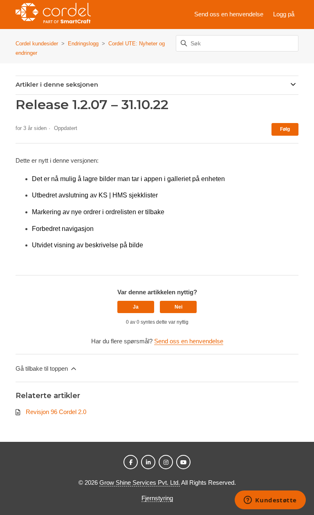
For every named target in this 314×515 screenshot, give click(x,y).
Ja (136, 307)
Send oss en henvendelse (228, 14)
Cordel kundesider (37, 43)
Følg (285, 129)
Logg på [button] (283, 14)
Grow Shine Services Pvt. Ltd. (139, 482)
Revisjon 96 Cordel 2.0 (56, 411)
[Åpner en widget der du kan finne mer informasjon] (270, 500)
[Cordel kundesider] (53, 14)
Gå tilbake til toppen (43, 368)
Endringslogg (83, 43)
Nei (178, 307)
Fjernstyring (157, 498)
